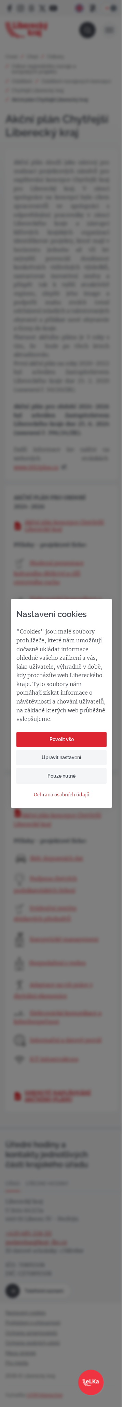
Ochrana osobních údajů (62, 795)
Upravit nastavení (61, 757)
